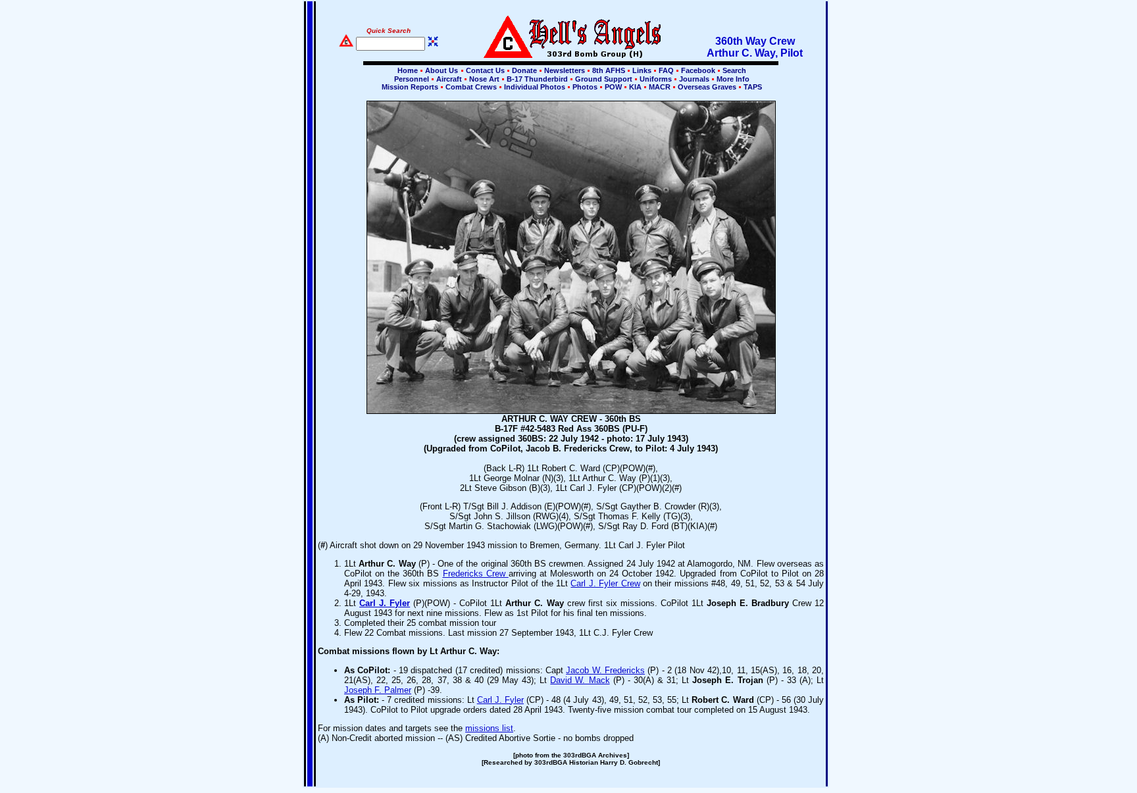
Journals (694, 79)
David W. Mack (579, 680)
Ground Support (603, 79)
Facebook (698, 70)
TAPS (752, 87)
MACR (659, 87)
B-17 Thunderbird (537, 79)
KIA (635, 87)
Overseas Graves (707, 87)
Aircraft (449, 79)
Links (641, 70)
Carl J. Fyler (384, 603)
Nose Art (484, 79)
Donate (524, 70)
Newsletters (564, 70)
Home (407, 70)
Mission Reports (410, 87)
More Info (732, 79)
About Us (440, 70)
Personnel (411, 79)
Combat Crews (471, 87)
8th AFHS (608, 70)
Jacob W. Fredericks (605, 670)
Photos (584, 87)
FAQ (666, 70)
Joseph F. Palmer (377, 690)
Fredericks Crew (476, 573)
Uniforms (656, 79)
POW (613, 87)
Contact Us (485, 70)
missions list (489, 728)
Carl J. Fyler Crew (605, 583)
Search (733, 70)
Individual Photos (534, 87)
